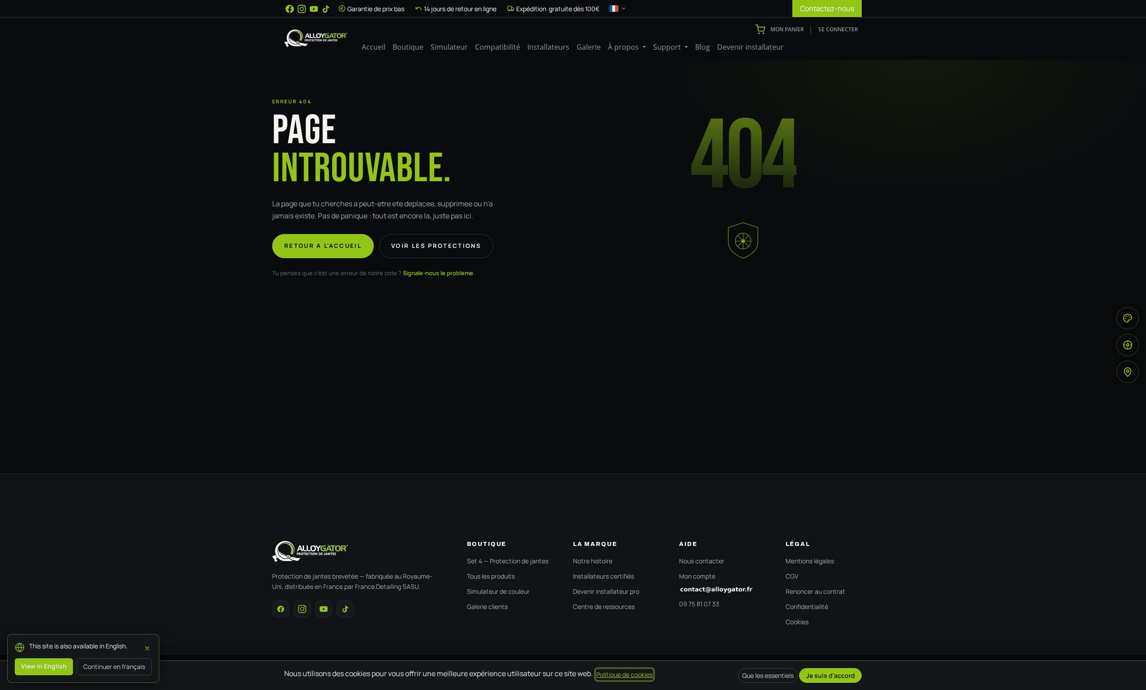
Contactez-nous (827, 8)
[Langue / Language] (618, 8)
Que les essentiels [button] (768, 675)
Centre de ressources (604, 606)
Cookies (797, 622)
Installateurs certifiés (603, 576)
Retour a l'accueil (323, 246)
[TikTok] (326, 9)
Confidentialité (807, 606)
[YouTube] (313, 9)
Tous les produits (491, 576)
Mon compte (697, 576)
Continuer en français (114, 666)
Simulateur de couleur (498, 591)
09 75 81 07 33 (699, 604)
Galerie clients (487, 606)
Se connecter (838, 29)
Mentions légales (810, 561)
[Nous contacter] (723, 590)
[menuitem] (373, 47)
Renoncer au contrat (815, 591)
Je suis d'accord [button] (830, 675)
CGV (792, 576)
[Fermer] (147, 647)
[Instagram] (301, 9)
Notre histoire (592, 561)
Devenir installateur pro (606, 591)
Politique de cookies (624, 674)
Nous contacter (701, 561)
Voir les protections (436, 246)
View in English (44, 666)
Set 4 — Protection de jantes (507, 561)
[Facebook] (289, 9)
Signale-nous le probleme (438, 273)
